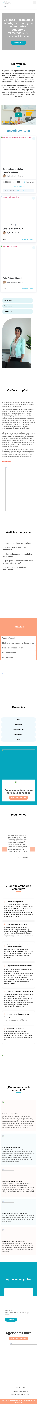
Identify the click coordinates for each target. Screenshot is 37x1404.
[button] (34, 2)
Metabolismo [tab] (18, 734)
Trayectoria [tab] (8, 306)
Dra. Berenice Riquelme (16, 176)
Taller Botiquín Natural (12, 278)
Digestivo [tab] (18, 724)
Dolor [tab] (18, 719)
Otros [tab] (18, 739)
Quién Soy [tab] (8, 300)
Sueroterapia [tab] (7, 658)
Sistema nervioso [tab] (18, 729)
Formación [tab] (8, 311)
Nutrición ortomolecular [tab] (12, 648)
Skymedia (18, 1402)
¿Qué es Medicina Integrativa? (18, 543)
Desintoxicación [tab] (9, 653)
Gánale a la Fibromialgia (13, 229)
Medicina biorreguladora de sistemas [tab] (18, 643)
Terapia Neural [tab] (8, 638)
